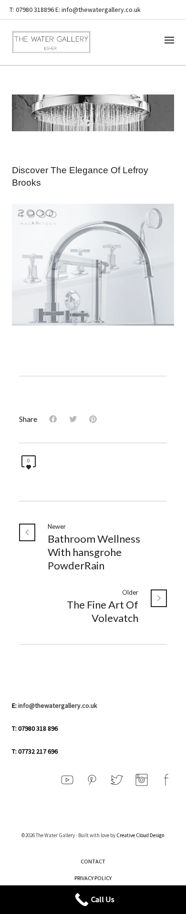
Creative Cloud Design (140, 835)
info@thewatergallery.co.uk (57, 705)
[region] (93, 265)
